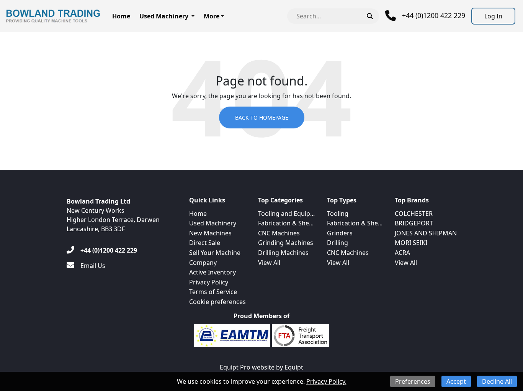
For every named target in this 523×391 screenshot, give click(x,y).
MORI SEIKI (411, 242)
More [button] (211, 16)
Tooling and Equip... (286, 213)
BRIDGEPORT (414, 223)
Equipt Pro (236, 367)
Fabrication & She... (286, 223)
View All (269, 262)
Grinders (340, 233)
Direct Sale (204, 242)
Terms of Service (213, 292)
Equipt (293, 367)
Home (121, 16)
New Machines (210, 233)
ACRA (402, 252)
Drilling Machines (283, 252)
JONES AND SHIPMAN (426, 233)
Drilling (337, 242)
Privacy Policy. (326, 381)
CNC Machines (279, 233)
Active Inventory (212, 272)
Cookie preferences (217, 301)
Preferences (412, 381)
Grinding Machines (285, 242)
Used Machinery (163, 16)
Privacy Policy (208, 282)
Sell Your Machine (214, 252)
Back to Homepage (261, 117)
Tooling (337, 213)
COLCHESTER (414, 213)
